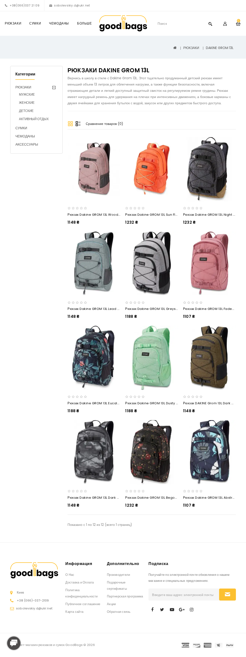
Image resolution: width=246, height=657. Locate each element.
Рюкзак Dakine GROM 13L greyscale (154, 309)
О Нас (69, 574)
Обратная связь (118, 611)
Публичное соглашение (82, 604)
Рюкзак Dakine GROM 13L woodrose (97, 214)
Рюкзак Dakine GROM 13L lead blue (96, 309)
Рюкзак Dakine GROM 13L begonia (152, 497)
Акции (111, 604)
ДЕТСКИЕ (26, 111)
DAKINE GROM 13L (220, 47)
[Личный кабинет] (225, 24)
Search (210, 23)
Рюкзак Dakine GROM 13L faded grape (214, 309)
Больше (84, 23)
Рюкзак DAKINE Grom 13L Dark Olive (211, 403)
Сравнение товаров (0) (104, 123)
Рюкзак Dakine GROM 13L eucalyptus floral (102, 403)
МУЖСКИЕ (27, 94)
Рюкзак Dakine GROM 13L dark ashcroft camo (105, 497)
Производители (118, 574)
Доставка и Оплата (79, 582)
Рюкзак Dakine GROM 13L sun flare (153, 214)
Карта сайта (74, 611)
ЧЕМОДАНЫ (59, 23)
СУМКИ (35, 23)
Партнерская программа (125, 596)
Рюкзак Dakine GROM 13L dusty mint (153, 403)
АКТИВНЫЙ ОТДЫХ (34, 119)
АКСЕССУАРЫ (26, 144)
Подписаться (227, 595)
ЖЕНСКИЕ (27, 102)
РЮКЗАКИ (13, 23)
